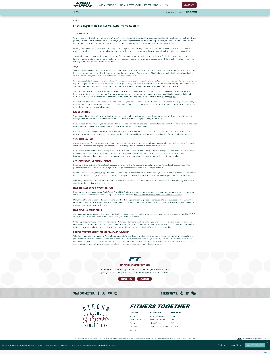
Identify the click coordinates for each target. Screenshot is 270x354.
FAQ (172, 323)
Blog (173, 316)
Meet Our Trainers (137, 320)
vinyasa (172, 97)
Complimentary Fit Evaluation (189, 5)
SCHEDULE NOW (126, 279)
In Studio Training (157, 320)
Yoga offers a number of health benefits (148, 73)
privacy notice (53, 345)
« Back (76, 20)
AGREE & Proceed (255, 345)
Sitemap (174, 327)
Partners (174, 320)
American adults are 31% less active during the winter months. (153, 44)
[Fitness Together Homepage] (82, 4)
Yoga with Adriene (183, 84)
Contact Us (134, 323)
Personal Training (157, 316)
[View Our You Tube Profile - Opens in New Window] (110, 293)
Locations (134, 327)
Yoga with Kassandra (81, 86)
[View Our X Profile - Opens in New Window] (103, 293)
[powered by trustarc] (265, 352)
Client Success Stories (159, 327)
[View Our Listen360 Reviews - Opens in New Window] (193, 293)
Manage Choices (236, 345)
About (132, 316)
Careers (133, 330)
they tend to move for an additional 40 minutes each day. (158, 195)
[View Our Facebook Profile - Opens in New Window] (98, 293)
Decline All (222, 345)
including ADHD (184, 51)
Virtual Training (156, 323)
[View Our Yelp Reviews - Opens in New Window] (181, 293)
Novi (77, 12)
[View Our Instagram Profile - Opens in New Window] (115, 293)
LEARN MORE (144, 279)
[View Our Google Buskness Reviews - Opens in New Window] (187, 293)
